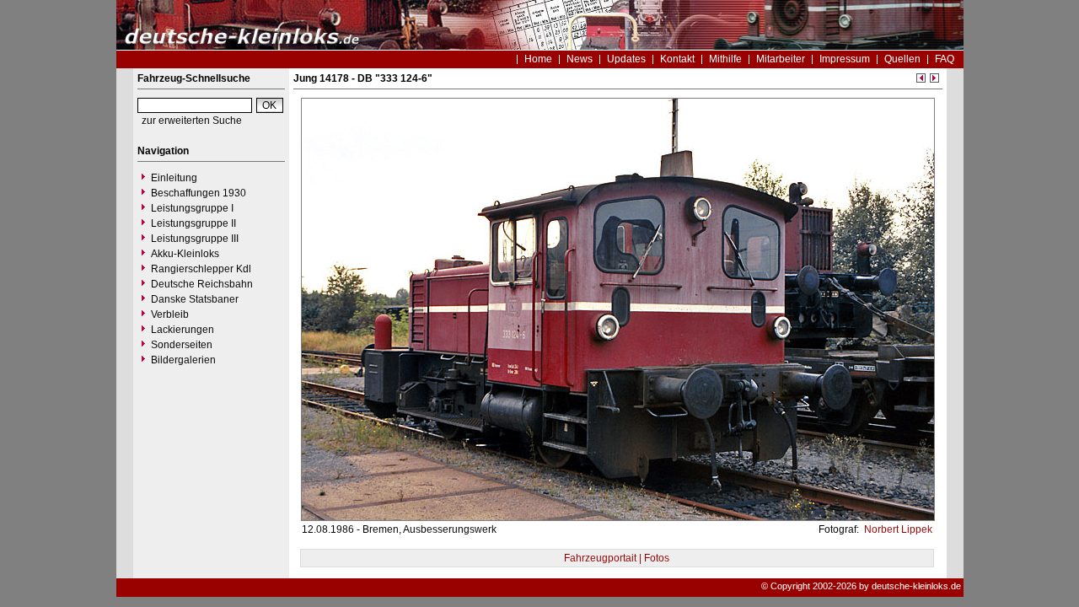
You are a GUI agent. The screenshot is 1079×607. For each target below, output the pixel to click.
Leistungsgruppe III (195, 238)
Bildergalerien (183, 360)
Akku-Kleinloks (185, 254)
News (579, 59)
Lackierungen (182, 330)
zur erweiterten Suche (192, 120)
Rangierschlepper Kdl (201, 269)
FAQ (944, 59)
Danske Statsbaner (195, 299)
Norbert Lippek (897, 529)
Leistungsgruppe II (193, 223)
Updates (626, 59)
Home (538, 59)
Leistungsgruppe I (192, 208)
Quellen (902, 59)
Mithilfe (725, 59)
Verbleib (170, 314)
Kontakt (677, 59)
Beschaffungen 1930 (198, 193)
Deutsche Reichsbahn (202, 284)
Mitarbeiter (780, 59)
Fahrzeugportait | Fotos (616, 558)
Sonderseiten (181, 345)
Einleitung (174, 178)
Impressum (844, 59)
